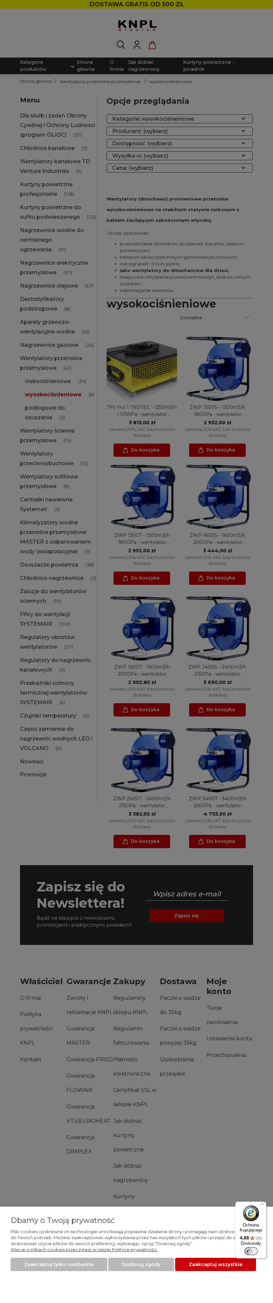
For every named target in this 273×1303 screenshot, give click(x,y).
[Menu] (262, 1206)
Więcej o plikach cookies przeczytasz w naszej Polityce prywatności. (84, 1249)
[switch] (251, 1251)
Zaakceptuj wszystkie (215, 1264)
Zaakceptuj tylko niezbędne (59, 1264)
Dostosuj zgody (141, 1264)
